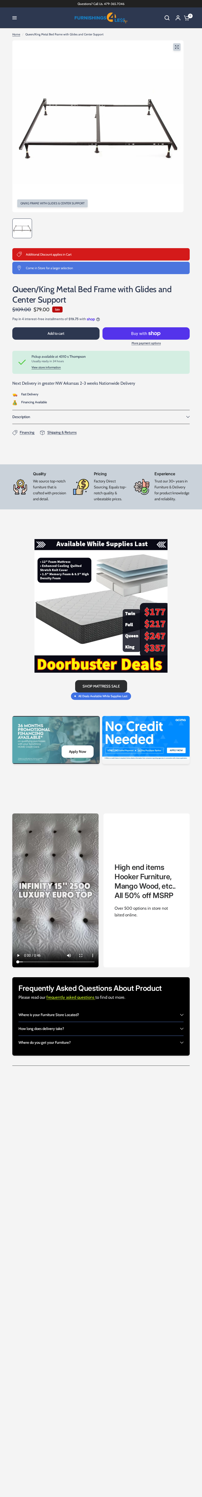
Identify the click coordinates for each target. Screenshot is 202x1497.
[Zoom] (177, 47)
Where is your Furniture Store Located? (48, 1015)
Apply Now (77, 751)
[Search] (167, 17)
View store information (46, 367)
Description (21, 417)
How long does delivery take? (41, 1028)
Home (16, 34)
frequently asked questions (70, 997)
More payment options (146, 343)
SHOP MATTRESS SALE (101, 686)
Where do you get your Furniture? (44, 1042)
